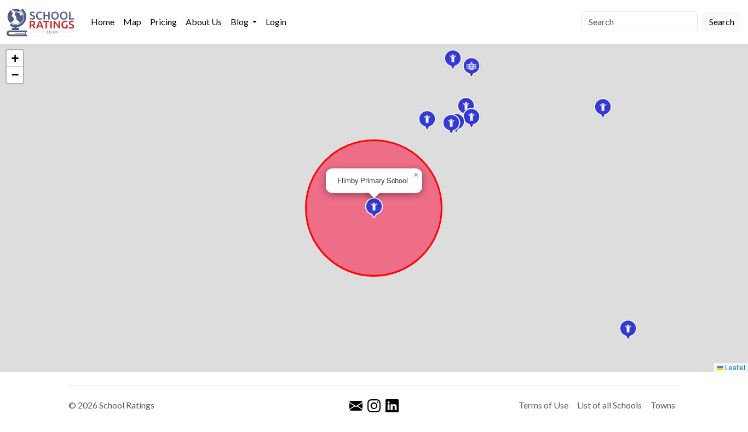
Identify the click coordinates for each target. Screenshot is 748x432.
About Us (204, 21)
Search (721, 21)
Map (132, 21)
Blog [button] (240, 21)
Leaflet (734, 367)
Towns (663, 405)
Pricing (163, 21)
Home (102, 21)
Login (276, 21)
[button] (427, 120)
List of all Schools (609, 405)
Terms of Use (543, 405)
